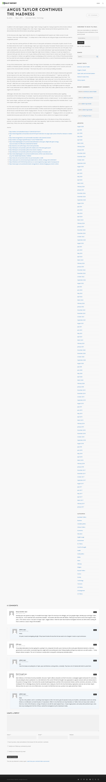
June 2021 (79, 330)
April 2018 (79, 457)
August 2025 (80, 166)
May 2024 (79, 213)
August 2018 (80, 443)
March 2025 (80, 183)
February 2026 (81, 146)
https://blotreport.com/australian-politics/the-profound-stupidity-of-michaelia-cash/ (30, 152)
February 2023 (81, 263)
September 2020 (81, 360)
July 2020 (79, 366)
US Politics (80, 594)
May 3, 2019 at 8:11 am (20, 675)
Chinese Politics (81, 527)
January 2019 (80, 427)
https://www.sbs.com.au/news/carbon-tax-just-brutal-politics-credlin (26, 158)
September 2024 (81, 200)
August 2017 (80, 483)
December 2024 (81, 193)
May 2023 (79, 253)
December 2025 (81, 153)
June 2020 (79, 370)
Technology (40, 18)
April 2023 (79, 256)
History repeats (81, 80)
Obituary (79, 564)
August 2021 (80, 323)
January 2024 (80, 226)
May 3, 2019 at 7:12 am (20, 613)
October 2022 (80, 276)
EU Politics (80, 544)
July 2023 (79, 246)
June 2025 (79, 173)
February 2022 (81, 303)
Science (79, 574)
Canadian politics (81, 524)
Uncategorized (81, 590)
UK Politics (80, 587)
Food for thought (81, 547)
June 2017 (79, 490)
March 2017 (80, 500)
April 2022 (79, 296)
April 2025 (79, 180)
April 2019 (79, 417)
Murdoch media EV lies (83, 77)
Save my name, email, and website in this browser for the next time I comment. (28, 742)
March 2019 (80, 420)
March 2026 (80, 143)
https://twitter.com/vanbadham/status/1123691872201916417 (25, 131)
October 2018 (80, 437)
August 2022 (80, 283)
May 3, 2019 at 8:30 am (23, 695)
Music (78, 560)
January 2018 (80, 467)
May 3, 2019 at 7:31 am (20, 645)
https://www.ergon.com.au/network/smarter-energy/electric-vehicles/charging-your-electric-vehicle (34, 164)
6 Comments (93, 15)
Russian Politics (81, 570)
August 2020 (80, 363)
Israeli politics (80, 554)
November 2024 (81, 196)
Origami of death (81, 70)
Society (79, 577)
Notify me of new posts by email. (17, 751)
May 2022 (79, 293)
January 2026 (80, 150)
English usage (80, 537)
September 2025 (81, 163)
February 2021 (81, 343)
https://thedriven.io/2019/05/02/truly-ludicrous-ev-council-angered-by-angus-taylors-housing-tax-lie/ (34, 162)
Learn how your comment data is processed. (38, 761)
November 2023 (81, 233)
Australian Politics (31, 18)
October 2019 (80, 397)
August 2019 (80, 403)
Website (72, 734)
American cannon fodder (83, 67)
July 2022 (79, 286)
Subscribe (80, 42)
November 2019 (81, 393)
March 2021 (80, 340)
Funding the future (86, 116)
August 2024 (80, 203)
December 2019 (81, 390)
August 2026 (80, 126)
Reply (95, 612)
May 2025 (79, 176)
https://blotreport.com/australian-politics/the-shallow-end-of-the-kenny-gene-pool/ (30, 148)
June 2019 (79, 410)
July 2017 (79, 487)
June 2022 (79, 290)
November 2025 (81, 156)
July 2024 (79, 206)
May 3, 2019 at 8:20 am (23, 661)
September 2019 (81, 400)
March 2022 (80, 300)
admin (10, 18)
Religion (79, 567)
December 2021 (81, 310)
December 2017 (81, 470)
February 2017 (81, 503)
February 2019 (81, 423)
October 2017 (80, 477)
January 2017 (80, 507)
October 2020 (80, 356)
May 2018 (79, 453)
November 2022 (81, 273)
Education (79, 534)
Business (79, 520)
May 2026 (79, 136)
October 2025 (80, 160)
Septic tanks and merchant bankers (86, 73)
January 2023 (80, 266)
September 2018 (81, 440)
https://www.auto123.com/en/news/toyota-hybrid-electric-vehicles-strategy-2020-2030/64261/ (33, 160)
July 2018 (79, 447)
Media (78, 557)
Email (40, 734)
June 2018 (79, 450)
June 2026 (79, 133)
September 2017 (81, 480)
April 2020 (79, 376)
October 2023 (80, 236)
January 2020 (80, 387)
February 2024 (81, 223)
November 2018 (81, 433)
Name (9, 734)
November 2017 (81, 473)
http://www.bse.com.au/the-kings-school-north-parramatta (24, 145)
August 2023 (80, 243)
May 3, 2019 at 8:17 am (23, 631)
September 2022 (81, 280)
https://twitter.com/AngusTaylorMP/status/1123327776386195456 (26, 139)
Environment (80, 540)
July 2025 (79, 170)
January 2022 (80, 306)
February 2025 (81, 186)
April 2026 (79, 140)
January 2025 (80, 190)
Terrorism (79, 584)
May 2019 (79, 413)
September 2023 (81, 240)
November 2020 (81, 353)
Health (79, 550)
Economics (80, 530)
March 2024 (80, 220)
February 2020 (81, 383)
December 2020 (81, 350)
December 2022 (81, 270)
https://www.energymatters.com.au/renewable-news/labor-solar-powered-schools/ (30, 137)
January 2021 (80, 346)
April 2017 (79, 497)
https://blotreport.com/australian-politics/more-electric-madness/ (25, 150)
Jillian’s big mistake (88, 97)
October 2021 (80, 316)
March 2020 (80, 380)
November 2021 (81, 313)
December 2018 (81, 430)
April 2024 (79, 216)
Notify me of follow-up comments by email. (20, 746)
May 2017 (79, 493)
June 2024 (79, 210)
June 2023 (79, 250)
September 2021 (81, 320)
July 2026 (79, 130)
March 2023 (80, 260)
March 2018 (80, 460)
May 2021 (79, 333)
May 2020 (79, 373)
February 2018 (81, 463)
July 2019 (79, 407)
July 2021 (79, 326)
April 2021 (79, 336)
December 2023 (81, 230)
